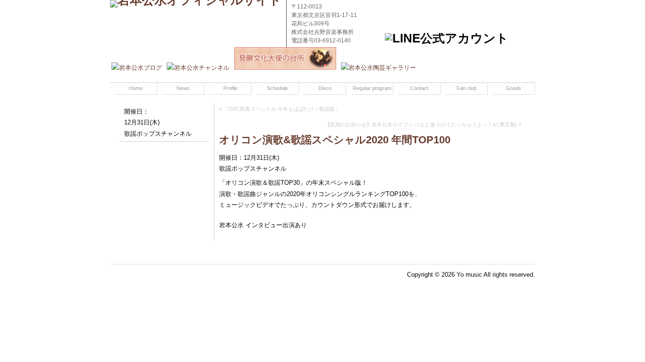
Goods (513, 88)
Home (136, 88)
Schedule (277, 88)
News (183, 88)
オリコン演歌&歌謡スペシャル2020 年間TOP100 (334, 140)
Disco (324, 88)
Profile (230, 88)
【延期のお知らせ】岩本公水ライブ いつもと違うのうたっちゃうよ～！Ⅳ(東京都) (421, 124)
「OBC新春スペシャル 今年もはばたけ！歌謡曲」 (281, 109)
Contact (419, 88)
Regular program (372, 88)
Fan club (466, 88)
